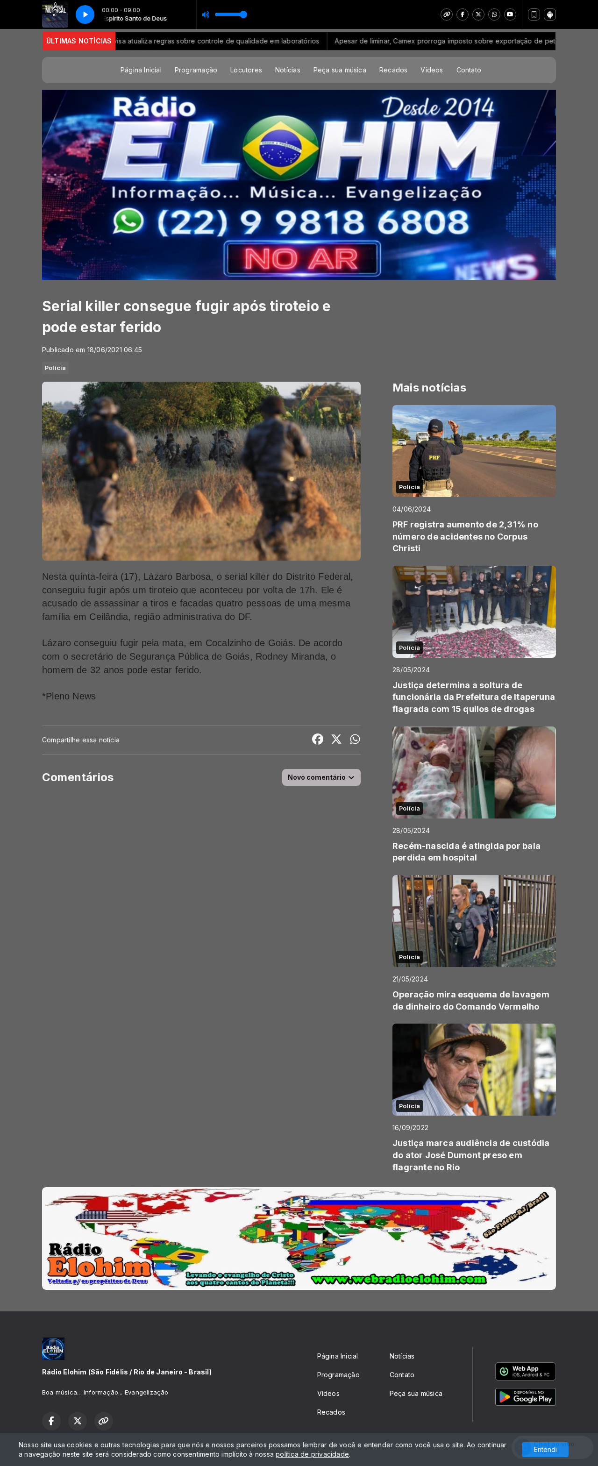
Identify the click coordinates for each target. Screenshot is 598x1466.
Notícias (287, 70)
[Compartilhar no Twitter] (336, 740)
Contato (468, 70)
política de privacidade (312, 1454)
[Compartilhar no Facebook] (317, 740)
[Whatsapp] (494, 14)
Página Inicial (141, 70)
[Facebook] (462, 14)
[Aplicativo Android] (550, 14)
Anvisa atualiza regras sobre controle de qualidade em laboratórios (158, 41)
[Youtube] (510, 14)
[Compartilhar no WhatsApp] (355, 740)
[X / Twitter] (478, 14)
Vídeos (431, 70)
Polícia (55, 367)
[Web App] (534, 14)
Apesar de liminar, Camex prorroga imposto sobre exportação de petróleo (400, 41)
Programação (196, 70)
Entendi (545, 1449)
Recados (393, 70)
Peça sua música (339, 70)
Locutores (246, 70)
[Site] (447, 14)
